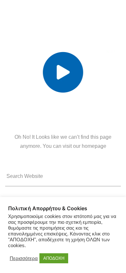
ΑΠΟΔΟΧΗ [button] (53, 258)
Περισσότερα (24, 258)
